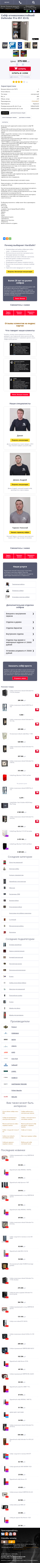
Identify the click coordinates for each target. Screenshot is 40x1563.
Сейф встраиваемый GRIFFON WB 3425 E (22, 1348)
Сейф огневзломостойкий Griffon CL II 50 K (22, 1334)
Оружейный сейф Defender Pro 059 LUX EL (21, 1440)
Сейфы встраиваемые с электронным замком (9, 1118)
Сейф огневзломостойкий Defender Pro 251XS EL (21, 1425)
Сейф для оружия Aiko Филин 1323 (20, 1517)
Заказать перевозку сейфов (20, 532)
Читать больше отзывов (20, 394)
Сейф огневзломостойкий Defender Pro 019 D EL (21, 1223)
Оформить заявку (31, 312)
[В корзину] (37, 695)
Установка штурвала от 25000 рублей (19, 652)
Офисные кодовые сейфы (29, 1136)
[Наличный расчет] (4, 1541)
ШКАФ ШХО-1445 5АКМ (17, 1412)
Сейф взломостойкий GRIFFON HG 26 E (21, 1492)
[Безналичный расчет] (11, 1541)
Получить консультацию (20, 440)
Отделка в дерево (14, 622)
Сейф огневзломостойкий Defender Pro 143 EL (21, 747)
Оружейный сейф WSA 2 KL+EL (19, 1251)
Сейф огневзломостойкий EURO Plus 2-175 (21, 789)
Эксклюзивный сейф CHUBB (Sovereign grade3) (21, 1264)
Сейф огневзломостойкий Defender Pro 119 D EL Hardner (21, 691)
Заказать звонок (19, 312)
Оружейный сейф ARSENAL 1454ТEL (20, 1209)
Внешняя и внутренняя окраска (16, 615)
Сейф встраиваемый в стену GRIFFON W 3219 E (22, 1307)
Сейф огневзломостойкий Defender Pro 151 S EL (21, 720)
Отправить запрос (20, 678)
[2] (16, 82)
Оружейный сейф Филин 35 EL (19, 1361)
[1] (13, 82)
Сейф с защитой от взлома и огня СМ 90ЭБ (21, 1237)
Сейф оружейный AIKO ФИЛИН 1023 (20, 1466)
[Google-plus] (14, 1534)
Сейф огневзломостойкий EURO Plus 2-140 (21, 706)
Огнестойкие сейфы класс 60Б (10, 1112)
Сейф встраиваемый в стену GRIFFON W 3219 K (22, 1196)
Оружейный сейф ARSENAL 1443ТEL (20, 1170)
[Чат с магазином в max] (34, 12)
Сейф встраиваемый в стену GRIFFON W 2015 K (22, 1156)
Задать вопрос (8, 312)
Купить (22, 69)
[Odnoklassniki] (6, 1534)
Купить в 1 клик (20, 73)
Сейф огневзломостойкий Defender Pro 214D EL (21, 761)
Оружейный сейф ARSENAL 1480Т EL (20, 1399)
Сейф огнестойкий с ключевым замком (8, 1136)
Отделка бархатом (14, 628)
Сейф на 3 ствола (26, 1130)
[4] (21, 82)
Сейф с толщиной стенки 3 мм (10, 1130)
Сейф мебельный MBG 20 (17, 1505)
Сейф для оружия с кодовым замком (8, 1142)
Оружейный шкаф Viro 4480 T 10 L (20, 1387)
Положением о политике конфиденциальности (25, 1548)
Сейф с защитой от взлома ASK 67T (20, 1454)
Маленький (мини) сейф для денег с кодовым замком (28, 1124)
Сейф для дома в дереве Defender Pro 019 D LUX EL (21, 1293)
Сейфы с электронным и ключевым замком (28, 1118)
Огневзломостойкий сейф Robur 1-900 (21, 734)
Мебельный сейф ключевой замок (26, 1142)
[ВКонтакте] (4, 238)
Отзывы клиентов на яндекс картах (20, 324)
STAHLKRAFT (35, 101)
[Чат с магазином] (27, 12)
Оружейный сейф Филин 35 (18, 1479)
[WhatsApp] (10, 238)
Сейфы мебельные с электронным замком (27, 1112)
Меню (7, 2)
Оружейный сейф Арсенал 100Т (19, 1182)
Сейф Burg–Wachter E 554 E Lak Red (20, 775)
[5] (24, 82)
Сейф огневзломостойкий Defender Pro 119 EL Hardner (21, 1279)
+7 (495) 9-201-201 (10, 9)
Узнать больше (20, 298)
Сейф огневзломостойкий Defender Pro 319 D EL (21, 817)
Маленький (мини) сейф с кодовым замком (10, 1124)
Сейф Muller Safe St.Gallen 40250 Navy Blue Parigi (21, 803)
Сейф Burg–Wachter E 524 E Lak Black (21, 844)
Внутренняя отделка (14, 634)
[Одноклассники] (7, 238)
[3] (19, 82)
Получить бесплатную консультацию (20, 271)
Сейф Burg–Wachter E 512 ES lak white (21, 831)
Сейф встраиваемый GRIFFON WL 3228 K (22, 1374)
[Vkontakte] (2, 1534)
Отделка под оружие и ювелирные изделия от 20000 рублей (19, 642)
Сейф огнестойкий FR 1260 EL (18, 1321)
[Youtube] (10, 1534)
